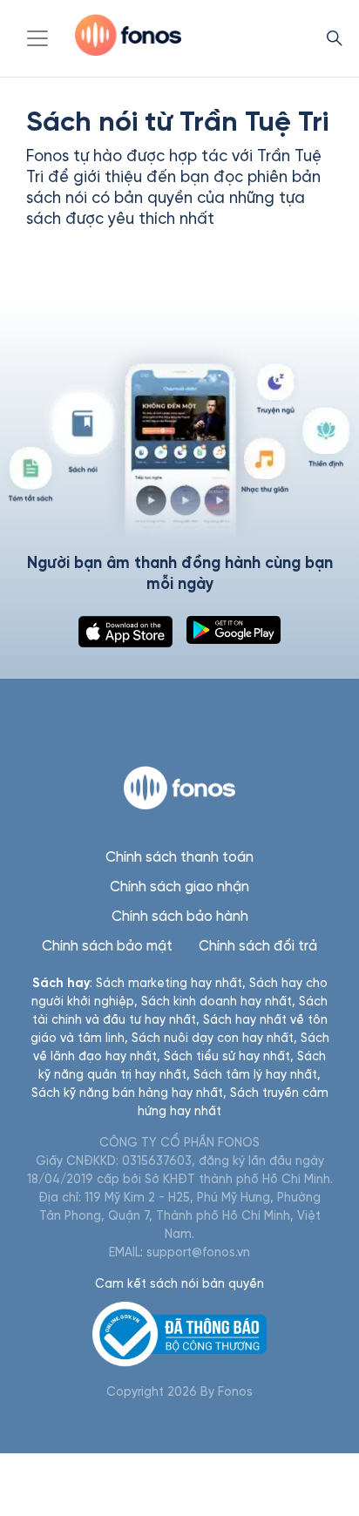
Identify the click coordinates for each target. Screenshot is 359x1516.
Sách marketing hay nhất (169, 983)
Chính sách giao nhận (179, 886)
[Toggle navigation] (37, 38)
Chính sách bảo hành (180, 916)
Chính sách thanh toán (179, 856)
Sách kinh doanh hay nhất (216, 1001)
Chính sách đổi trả (258, 945)
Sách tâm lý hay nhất (255, 1074)
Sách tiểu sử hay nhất (227, 1056)
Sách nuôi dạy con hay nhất (213, 1038)
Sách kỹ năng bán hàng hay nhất (127, 1093)
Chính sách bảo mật (107, 945)
